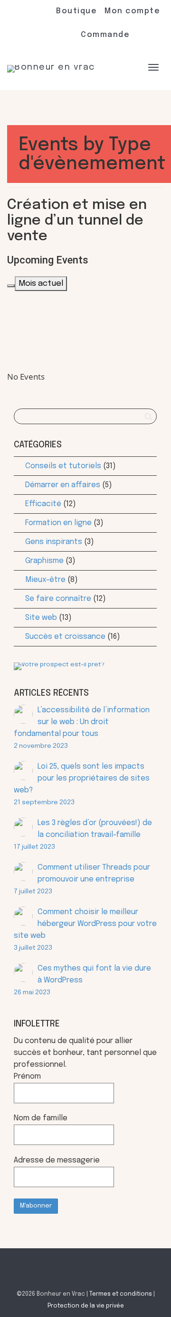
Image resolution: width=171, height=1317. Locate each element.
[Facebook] (141, 35)
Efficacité (43, 504)
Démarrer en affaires (62, 485)
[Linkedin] (156, 35)
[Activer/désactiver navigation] (153, 67)
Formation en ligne (58, 523)
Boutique (76, 11)
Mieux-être (45, 580)
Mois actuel (41, 284)
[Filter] (11, 285)
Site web (41, 618)
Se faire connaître (58, 599)
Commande (105, 35)
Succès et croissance (65, 637)
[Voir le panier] (128, 67)
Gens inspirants (53, 542)
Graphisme (44, 561)
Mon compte (132, 11)
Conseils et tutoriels (63, 466)
